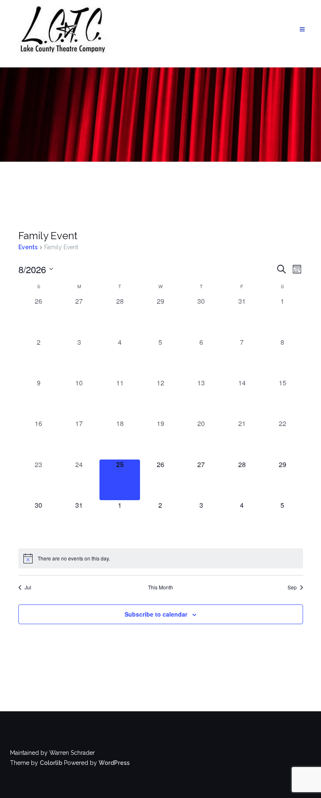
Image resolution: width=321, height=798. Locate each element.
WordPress (114, 762)
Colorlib (51, 762)
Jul (28, 587)
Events (28, 247)
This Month (160, 587)
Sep (292, 587)
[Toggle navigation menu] (302, 29)
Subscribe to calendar (156, 614)
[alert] (160, 558)
